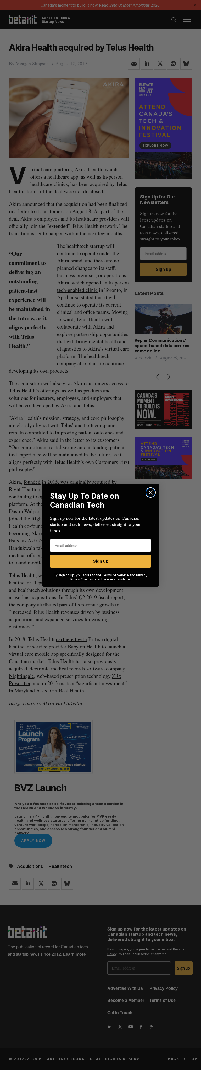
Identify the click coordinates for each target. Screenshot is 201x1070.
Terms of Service (115, 575)
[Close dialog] (150, 492)
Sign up (100, 561)
